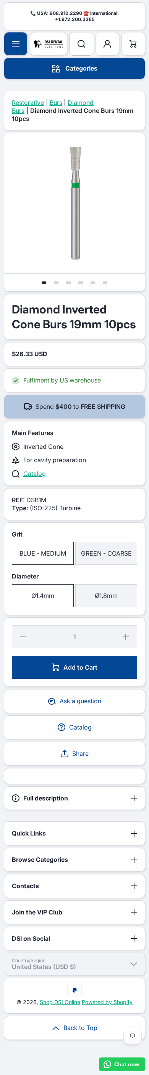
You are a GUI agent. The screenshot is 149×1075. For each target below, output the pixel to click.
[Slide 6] (105, 282)
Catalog (34, 473)
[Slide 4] (80, 282)
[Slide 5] (93, 282)
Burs (56, 102)
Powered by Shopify (107, 1002)
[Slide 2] (56, 282)
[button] (74, 753)
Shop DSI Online (60, 1002)
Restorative (28, 102)
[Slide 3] (68, 282)
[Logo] (48, 44)
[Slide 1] (44, 282)
